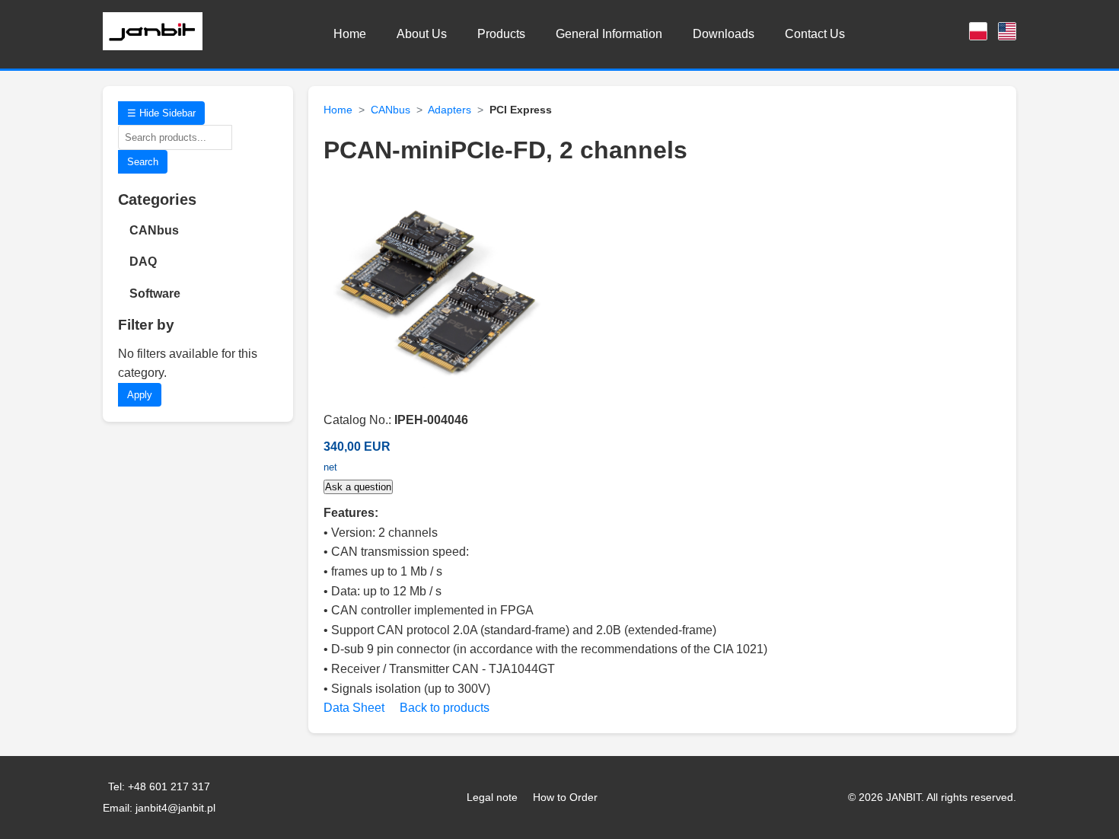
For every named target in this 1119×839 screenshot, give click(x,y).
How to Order (565, 797)
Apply (139, 394)
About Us (422, 33)
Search (142, 161)
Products (501, 33)
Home (349, 33)
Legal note (492, 797)
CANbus (154, 230)
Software (154, 293)
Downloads (723, 33)
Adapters (449, 110)
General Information (609, 33)
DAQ (143, 261)
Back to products (444, 707)
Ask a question (358, 487)
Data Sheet (354, 707)
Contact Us (815, 33)
